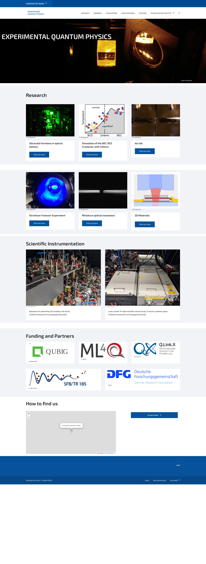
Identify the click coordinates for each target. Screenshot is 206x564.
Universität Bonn (35, 3)
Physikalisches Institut (161, 13)
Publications (111, 13)
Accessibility (174, 480)
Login (178, 465)
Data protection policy (159, 480)
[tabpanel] (103, 51)
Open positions (128, 13)
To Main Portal (46, 480)
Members (98, 13)
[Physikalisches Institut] (35, 13)
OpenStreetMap (109, 453)
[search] (178, 14)
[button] (71, 431)
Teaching (143, 13)
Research (85, 13)
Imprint (147, 480)
